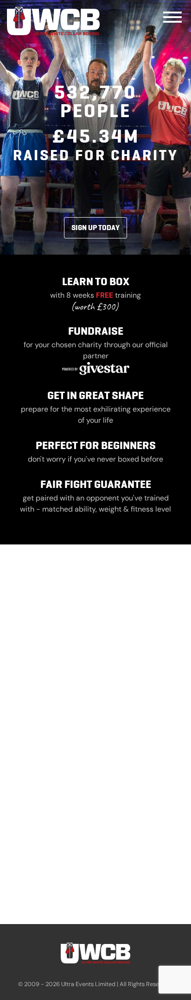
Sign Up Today (95, 227)
